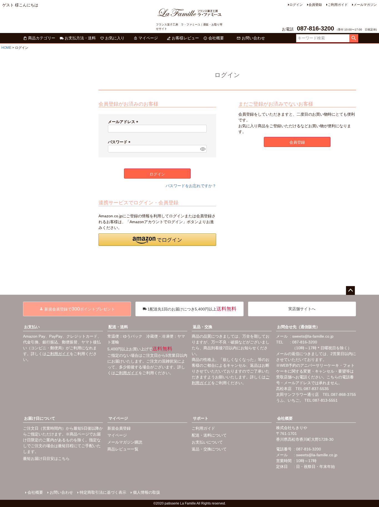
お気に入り (115, 38)
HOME (6, 48)
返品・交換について (209, 449)
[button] (157, 239)
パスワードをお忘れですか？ (191, 186)
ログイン (296, 5)
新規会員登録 (119, 428)
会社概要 (216, 38)
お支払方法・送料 (80, 38)
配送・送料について (209, 435)
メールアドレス (124, 121)
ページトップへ (350, 290)
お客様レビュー (185, 38)
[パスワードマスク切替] (202, 148)
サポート (200, 418)
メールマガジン (365, 5)
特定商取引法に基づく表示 (103, 492)
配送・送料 (118, 327)
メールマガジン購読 (124, 442)
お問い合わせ (253, 38)
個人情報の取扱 (146, 492)
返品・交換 (202, 327)
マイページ (148, 38)
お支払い (32, 327)
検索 (353, 38)
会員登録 (315, 5)
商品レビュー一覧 (122, 449)
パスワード (120, 142)
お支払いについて (207, 442)
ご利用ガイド (338, 5)
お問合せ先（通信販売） (298, 327)
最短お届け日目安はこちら (46, 458)
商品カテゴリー (41, 38)
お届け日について (39, 418)
